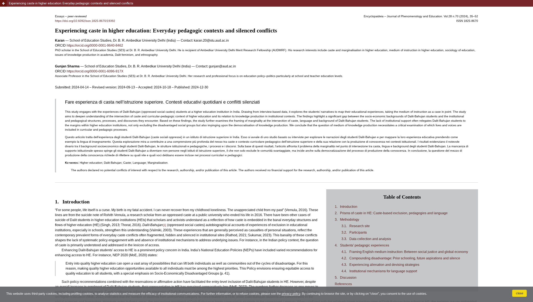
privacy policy (291, 293)
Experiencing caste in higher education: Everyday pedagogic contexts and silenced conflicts (71, 3)
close (519, 293)
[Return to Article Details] (3, 3)
